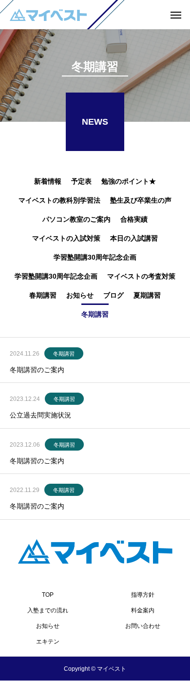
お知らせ (47, 626)
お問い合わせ (142, 626)
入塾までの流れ (47, 610)
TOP (48, 594)
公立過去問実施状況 (40, 415)
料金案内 (142, 610)
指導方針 (142, 594)
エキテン (47, 641)
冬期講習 (64, 354)
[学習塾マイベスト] (48, 14)
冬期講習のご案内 (37, 370)
